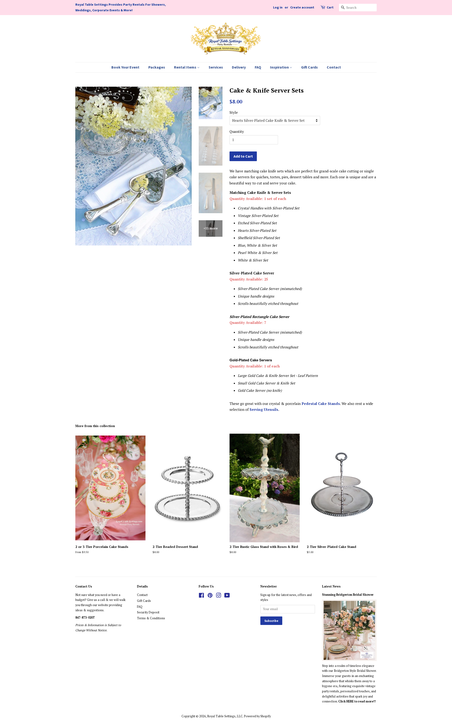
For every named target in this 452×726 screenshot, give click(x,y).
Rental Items (185, 67)
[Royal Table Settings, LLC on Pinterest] (210, 596)
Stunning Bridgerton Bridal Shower (348, 595)
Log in (277, 7)
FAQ (258, 67)
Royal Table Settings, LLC (225, 716)
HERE (350, 701)
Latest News (331, 586)
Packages (156, 67)
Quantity (237, 131)
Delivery (239, 67)
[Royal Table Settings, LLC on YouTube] (227, 596)
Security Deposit (148, 612)
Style (234, 112)
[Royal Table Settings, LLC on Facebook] (201, 596)
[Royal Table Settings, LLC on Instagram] (218, 596)
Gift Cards (309, 67)
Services (216, 67)
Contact (334, 67)
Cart (330, 7)
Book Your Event (125, 67)
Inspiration (280, 67)
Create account (302, 7)
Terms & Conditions (151, 618)
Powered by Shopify (257, 716)
